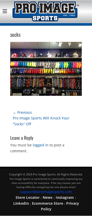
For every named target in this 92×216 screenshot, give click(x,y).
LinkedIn (21, 203)
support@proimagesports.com (46, 191)
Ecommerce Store (47, 203)
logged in (41, 145)
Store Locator (28, 197)
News (48, 197)
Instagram (65, 197)
